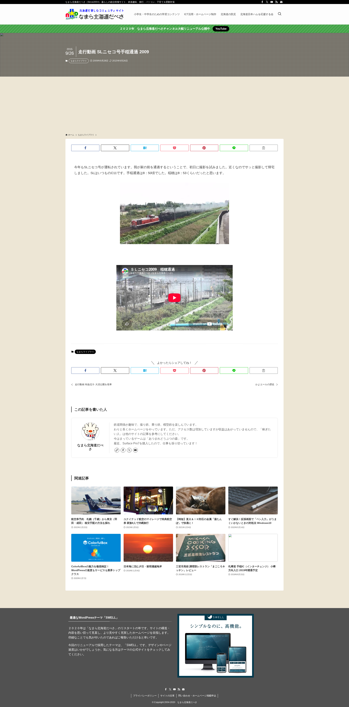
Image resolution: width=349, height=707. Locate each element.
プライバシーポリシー (145, 695)
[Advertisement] (174, 103)
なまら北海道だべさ (90, 447)
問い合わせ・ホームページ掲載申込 (197, 695)
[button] (85, 148)
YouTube (220, 28)
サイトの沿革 (167, 695)
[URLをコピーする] (264, 148)
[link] (117, 450)
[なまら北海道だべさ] (95, 14)
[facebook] (262, 2)
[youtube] (271, 2)
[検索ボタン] (280, 14)
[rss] (276, 2)
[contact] (281, 2)
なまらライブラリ (79, 61)
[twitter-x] (267, 2)
